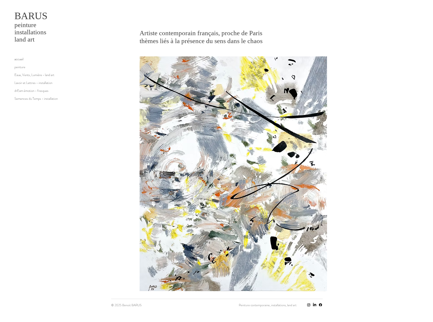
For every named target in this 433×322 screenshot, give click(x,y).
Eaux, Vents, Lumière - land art (30, 74)
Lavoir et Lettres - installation (30, 82)
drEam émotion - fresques (30, 90)
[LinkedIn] (315, 305)
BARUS (30, 15)
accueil (18, 59)
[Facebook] (320, 305)
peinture (19, 67)
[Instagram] (309, 305)
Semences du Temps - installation (30, 98)
